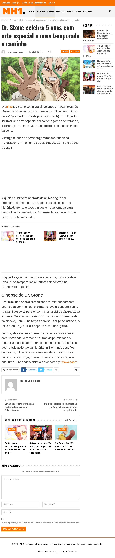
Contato (5, 3)
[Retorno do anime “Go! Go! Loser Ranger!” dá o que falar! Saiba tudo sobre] (50, 236)
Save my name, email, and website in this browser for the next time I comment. (40, 523)
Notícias (41, 11)
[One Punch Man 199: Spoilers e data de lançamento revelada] (66, 432)
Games (78, 11)
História (87, 11)
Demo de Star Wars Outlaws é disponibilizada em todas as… (105, 90)
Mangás (60, 11)
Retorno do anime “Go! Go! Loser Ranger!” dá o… (67, 235)
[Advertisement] (40, 173)
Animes (50, 11)
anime (8, 106)
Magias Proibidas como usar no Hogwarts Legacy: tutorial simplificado (60, 407)
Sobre (52, 3)
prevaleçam (69, 362)
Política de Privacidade (34, 3)
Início (31, 11)
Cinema (69, 11)
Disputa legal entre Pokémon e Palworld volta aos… (105, 65)
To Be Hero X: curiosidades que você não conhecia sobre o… (25, 237)
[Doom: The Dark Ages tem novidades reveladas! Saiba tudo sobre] (89, 34)
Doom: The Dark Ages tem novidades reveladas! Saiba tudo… (97, 36)
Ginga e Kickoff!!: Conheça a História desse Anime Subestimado (19, 407)
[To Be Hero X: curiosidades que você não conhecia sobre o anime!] (7, 236)
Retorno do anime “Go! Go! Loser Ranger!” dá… (105, 77)
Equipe (16, 3)
